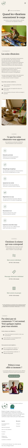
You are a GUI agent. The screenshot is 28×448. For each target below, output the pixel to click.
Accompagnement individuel (11, 349)
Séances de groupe (8, 353)
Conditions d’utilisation (6, 439)
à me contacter (22, 306)
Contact (3, 434)
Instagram (18, 423)
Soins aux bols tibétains (6, 429)
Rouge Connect (10, 445)
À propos (3, 431)
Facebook (18, 426)
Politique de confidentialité (5, 437)
